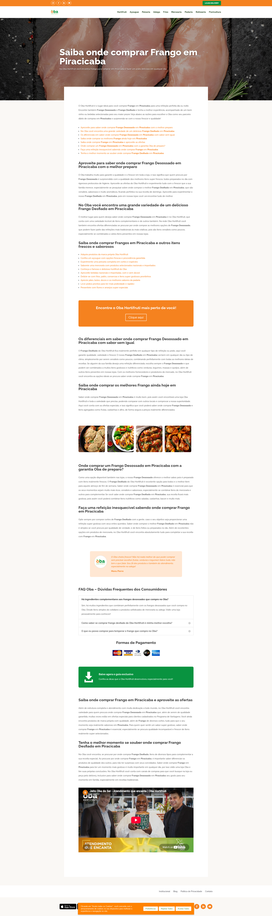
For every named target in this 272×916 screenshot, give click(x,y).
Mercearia (176, 12)
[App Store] (68, 908)
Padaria (189, 12)
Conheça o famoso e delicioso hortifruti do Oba (104, 269)
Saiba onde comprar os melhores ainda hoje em (114, 138)
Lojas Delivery (212, 3)
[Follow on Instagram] (53, 3)
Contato (208, 891)
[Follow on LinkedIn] (64, 3)
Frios (165, 12)
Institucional (164, 891)
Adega (156, 12)
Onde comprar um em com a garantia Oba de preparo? (123, 146)
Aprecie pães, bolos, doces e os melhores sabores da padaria (110, 280)
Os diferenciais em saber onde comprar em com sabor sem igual (128, 135)
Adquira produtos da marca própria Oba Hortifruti (104, 254)
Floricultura (215, 12)
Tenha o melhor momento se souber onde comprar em (122, 153)
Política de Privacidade (191, 891)
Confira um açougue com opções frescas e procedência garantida (113, 258)
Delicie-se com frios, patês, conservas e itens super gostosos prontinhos (116, 276)
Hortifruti (122, 12)
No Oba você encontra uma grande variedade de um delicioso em (127, 131)
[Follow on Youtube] (69, 3)
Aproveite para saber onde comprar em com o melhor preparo (127, 127)
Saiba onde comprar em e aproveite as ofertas (113, 142)
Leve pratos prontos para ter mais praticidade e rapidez (107, 284)
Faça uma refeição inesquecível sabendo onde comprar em (119, 149)
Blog (175, 891)
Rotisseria (201, 12)
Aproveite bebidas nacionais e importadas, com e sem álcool (110, 273)
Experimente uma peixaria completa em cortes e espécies (109, 262)
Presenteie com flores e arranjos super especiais (104, 287)
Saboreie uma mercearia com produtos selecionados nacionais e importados (118, 265)
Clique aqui (136, 317)
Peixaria (146, 12)
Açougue (134, 12)
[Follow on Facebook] (58, 3)
